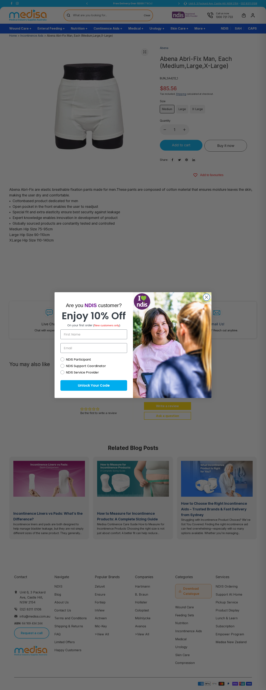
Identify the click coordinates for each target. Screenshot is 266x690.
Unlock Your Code (94, 385)
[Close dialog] (206, 297)
